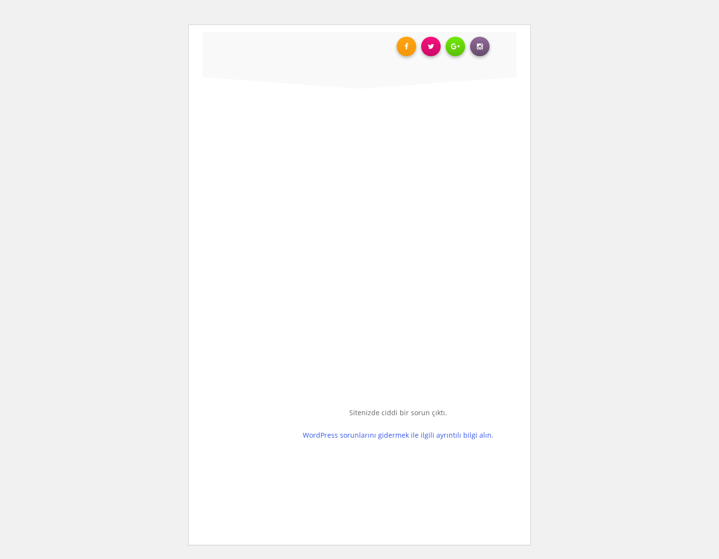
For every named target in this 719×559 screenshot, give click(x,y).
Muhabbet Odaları (573, 291)
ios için (73, 301)
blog (29, 86)
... (605, 343)
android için (28, 301)
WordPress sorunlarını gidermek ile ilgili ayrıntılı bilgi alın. (398, 435)
